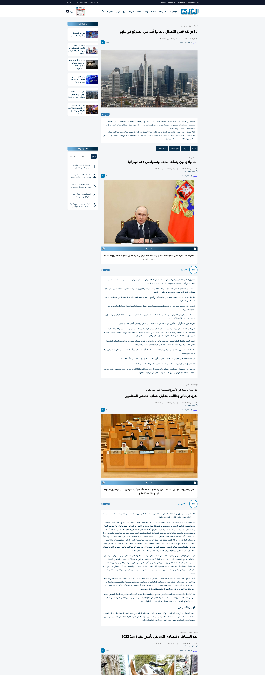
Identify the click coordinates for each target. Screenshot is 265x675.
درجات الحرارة (163, 2)
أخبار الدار (189, 384)
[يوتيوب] (67, 2)
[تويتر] (74, 2)
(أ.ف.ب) (184, 270)
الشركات (185, 148)
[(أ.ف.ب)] (193, 270)
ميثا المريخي (182, 504)
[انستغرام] (70, 2)
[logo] (190, 11)
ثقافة (139, 12)
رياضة (145, 12)
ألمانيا (194, 148)
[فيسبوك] (77, 2)
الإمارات (173, 12)
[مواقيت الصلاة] (67, 12)
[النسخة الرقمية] (80, 12)
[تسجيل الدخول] (97, 2)
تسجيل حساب (83, 2)
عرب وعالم (163, 12)
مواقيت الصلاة (171, 2)
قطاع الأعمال (174, 148)
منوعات (131, 12)
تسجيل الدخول (93, 2)
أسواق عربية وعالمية (186, 25)
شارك (107, 42)
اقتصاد (153, 12)
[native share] (103, 42)
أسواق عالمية (162, 148)
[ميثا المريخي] (193, 504)
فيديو (118, 12)
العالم (188, 157)
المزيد (110, 12)
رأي (123, 12)
